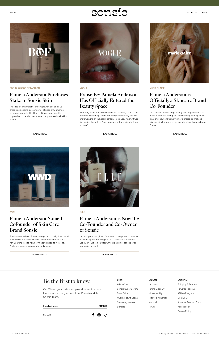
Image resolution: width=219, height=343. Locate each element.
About (153, 279)
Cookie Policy (184, 311)
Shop (120, 279)
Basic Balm (122, 293)
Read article (39, 133)
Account (153, 284)
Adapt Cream (123, 284)
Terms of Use (181, 333)
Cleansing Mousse (126, 302)
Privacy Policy (166, 333)
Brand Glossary (156, 288)
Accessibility (184, 306)
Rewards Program (186, 288)
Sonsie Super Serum (127, 288)
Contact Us (183, 297)
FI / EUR (47, 315)
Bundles (121, 306)
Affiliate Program (186, 293)
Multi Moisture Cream (127, 297)
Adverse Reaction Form (189, 302)
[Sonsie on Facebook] (93, 315)
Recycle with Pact (158, 297)
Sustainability (155, 293)
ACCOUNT (192, 12)
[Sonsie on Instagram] (99, 315)
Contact (183, 279)
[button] (12, 3)
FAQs (152, 306)
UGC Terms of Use (200, 333)
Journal (153, 302)
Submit (103, 306)
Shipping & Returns (187, 284)
